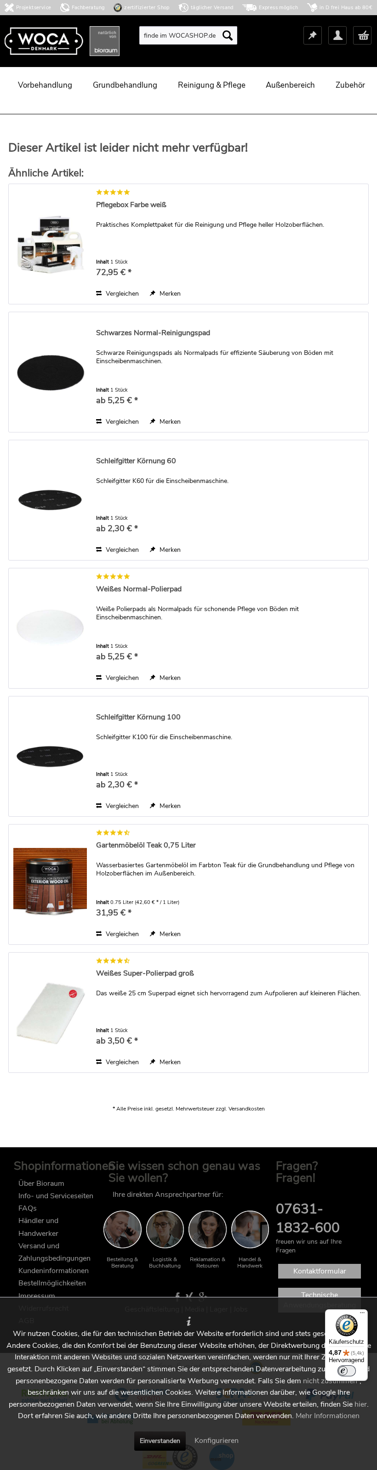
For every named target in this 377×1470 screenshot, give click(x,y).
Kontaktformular (319, 1271)
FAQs (27, 1208)
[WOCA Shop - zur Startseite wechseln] (62, 41)
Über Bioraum (41, 1183)
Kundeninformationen (53, 1271)
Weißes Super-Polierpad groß (145, 973)
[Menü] (362, 1314)
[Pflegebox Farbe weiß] (50, 244)
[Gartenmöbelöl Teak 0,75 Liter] (50, 884)
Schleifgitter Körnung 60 (136, 461)
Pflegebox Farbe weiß (131, 205)
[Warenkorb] (362, 35)
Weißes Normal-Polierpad (139, 589)
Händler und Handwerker (38, 1227)
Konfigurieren (216, 1441)
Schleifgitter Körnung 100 (138, 717)
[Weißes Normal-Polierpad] (50, 628)
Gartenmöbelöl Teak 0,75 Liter (146, 845)
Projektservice (33, 7)
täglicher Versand (212, 7)
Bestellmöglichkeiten (52, 1283)
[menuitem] (188, 35)
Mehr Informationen (328, 1416)
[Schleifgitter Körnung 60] (50, 500)
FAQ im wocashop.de (311, 1194)
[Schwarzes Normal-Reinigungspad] (50, 372)
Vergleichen (121, 293)
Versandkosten (246, 1108)
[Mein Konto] (337, 35)
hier (360, 1404)
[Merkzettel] (312, 35)
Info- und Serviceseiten (55, 1196)
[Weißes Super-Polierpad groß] (50, 1012)
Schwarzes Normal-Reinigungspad (153, 333)
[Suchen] (227, 35)
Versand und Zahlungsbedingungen (54, 1252)
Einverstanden (160, 1440)
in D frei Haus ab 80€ (346, 7)
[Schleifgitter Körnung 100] (50, 756)
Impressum (36, 1296)
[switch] (346, 1370)
